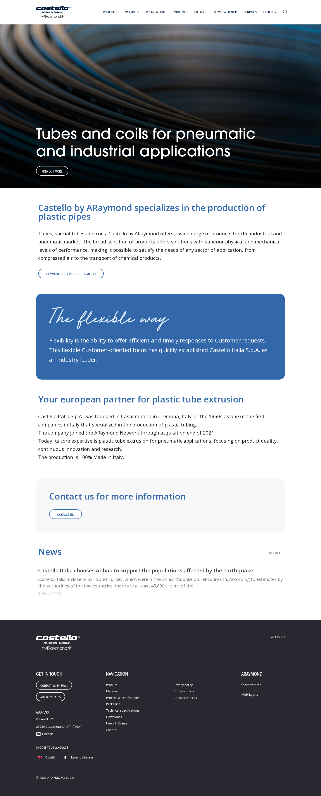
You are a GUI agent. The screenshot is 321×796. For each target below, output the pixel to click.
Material (130, 12)
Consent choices (185, 698)
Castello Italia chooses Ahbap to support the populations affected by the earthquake (145, 570)
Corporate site (251, 684)
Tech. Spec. (200, 12)
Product (111, 685)
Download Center (225, 12)
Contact (249, 12)
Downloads (114, 717)
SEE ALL (275, 553)
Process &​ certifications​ (123, 698)
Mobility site (249, 694)
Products (109, 12)
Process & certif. (155, 12)
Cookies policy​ (184, 691)
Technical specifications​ (122, 710)
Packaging (179, 12)
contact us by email (54, 686)
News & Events (117, 723)
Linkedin (48, 734)
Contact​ (111, 730)
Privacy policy (183, 685)
